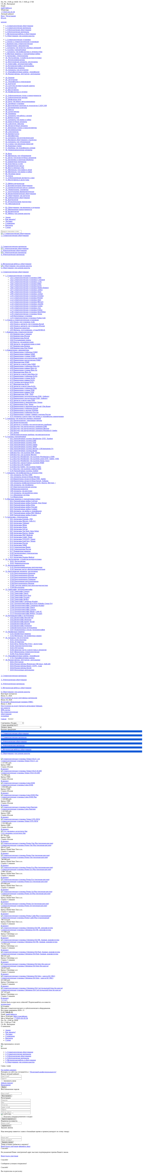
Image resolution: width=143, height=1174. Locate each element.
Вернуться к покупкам (9, 1146)
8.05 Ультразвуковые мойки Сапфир (23, 509)
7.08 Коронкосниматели (19, 489)
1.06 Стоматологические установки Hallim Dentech (29, 288)
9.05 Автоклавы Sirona (18, 527)
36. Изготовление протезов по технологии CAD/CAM (26, 105)
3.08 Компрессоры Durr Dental (21, 348)
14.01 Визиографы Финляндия (21, 618)
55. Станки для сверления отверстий (19, 144)
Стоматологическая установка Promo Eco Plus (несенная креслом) (26, 869)
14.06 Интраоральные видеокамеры (23, 628)
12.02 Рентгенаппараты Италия (22, 575)
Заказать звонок (7, 1142)
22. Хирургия (10, 84)
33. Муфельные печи (13, 99)
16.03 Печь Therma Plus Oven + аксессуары (26, 644)
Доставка (8, 221)
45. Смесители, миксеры (14, 124)
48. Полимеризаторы (13, 130)
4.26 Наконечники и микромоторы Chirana (26, 402)
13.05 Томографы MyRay (19, 599)
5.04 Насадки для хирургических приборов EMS (28, 426)
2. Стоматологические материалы (18, 28)
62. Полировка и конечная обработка (19, 160)
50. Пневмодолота (12, 134)
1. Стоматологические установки (18, 40)
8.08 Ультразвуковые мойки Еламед (23, 515)
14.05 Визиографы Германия (21, 626)
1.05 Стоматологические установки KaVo (26, 286)
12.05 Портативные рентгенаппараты (24, 581)
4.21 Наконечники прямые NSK (22, 392)
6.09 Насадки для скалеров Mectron (23, 455)
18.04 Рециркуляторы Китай (20, 668)
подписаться (5, 1004)
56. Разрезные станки (13, 146)
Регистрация (11, 16)
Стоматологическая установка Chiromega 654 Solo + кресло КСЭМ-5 (27, 978)
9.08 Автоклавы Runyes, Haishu (22, 533)
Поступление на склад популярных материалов (19, 698)
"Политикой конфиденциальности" (43, 1072)
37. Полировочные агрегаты (16, 108)
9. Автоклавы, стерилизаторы (16, 56)
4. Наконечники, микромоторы (17, 46)
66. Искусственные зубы (14, 168)
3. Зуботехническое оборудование (18, 30)
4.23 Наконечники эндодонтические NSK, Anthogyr (29, 396)
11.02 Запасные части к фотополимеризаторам (27, 569)
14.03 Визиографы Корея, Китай (22, 622)
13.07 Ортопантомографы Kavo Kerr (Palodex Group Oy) (31, 603)
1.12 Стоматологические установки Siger (25, 300)
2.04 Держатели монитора (20, 328)
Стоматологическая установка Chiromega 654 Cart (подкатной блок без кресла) (31, 990)
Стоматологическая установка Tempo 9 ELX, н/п (19, 761)
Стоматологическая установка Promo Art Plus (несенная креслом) (25, 894)
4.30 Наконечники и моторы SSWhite (24, 410)
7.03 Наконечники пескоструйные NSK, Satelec (28, 479)
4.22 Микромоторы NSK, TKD (21, 394)
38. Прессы (9, 110)
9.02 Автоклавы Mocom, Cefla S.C (23, 521)
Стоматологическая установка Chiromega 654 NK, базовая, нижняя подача (29, 942)
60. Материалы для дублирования (18, 156)
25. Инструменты (12, 90)
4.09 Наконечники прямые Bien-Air (23, 368)
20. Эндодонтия (11, 80)
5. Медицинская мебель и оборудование (20, 34)
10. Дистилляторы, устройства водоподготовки (23, 58)
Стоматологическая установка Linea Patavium (18, 809)
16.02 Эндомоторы (17, 642)
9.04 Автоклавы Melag (18, 525)
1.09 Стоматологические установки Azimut (26, 294)
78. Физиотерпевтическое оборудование (20, 194)
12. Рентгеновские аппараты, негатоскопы (21, 62)
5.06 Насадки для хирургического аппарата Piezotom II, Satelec (33, 430)
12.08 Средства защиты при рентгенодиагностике (29, 585)
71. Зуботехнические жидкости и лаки (20, 178)
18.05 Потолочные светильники (22, 670)
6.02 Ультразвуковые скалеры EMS (23, 441)
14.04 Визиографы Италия (20, 624)
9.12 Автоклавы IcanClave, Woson (22, 541)
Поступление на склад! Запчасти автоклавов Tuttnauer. (21, 706)
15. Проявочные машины (15, 68)
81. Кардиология (11, 200)
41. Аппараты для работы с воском (18, 116)
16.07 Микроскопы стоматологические (24, 652)
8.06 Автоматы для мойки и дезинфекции (26, 511)
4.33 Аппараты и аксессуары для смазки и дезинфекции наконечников (37, 416)
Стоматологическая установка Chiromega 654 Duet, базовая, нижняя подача (29, 954)
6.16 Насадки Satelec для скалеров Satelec (25, 467)
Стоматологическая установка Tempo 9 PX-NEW (19, 821)
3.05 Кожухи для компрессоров (22, 342)
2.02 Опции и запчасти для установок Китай (27, 324)
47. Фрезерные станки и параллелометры (21, 128)
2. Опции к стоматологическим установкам (22, 42)
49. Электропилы (12, 132)
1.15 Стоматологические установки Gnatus (26, 306)
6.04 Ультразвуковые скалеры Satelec (24, 445)
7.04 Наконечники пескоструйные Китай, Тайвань (29, 481)
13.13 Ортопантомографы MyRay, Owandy (26, 613)
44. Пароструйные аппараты (16, 122)
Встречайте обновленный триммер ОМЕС (17, 702)
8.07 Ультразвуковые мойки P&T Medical (25, 513)
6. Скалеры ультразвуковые (15, 50)
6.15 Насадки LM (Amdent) (20, 465)
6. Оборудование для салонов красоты (20, 36)
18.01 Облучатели (16, 662)
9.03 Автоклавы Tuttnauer (19, 523)
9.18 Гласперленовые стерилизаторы (24, 553)
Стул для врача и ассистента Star (13, 833)
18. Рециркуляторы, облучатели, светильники (22, 74)
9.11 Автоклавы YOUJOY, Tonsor (22, 539)
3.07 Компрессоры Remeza (20, 346)
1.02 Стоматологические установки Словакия (27, 280)
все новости (5, 708)
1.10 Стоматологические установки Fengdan (27, 296)
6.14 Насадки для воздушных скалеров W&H (27, 463)
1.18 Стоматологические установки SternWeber (28, 312)
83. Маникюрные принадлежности (18, 209)
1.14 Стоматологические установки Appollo (26, 304)
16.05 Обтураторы (17, 648)
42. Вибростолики (12, 118)
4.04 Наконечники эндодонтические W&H (26, 358)
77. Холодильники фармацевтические (19, 192)
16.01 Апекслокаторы (18, 640)
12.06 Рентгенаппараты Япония (22, 583)
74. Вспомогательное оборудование (19, 186)
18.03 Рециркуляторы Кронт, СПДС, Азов (26, 666)
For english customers (8, 1070)
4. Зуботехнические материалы (17, 32)
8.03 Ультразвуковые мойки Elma (22, 505)
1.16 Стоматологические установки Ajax (25, 308)
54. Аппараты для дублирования (17, 142)
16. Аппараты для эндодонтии (16, 70)
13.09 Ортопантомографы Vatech (22, 607)
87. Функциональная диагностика (18, 202)
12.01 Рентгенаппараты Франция (22, 573)
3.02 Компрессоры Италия (20, 336)
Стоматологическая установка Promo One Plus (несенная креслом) (26, 845)
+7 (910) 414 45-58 (8, 12)
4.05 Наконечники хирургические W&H (25, 360)
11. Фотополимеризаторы (15, 60)
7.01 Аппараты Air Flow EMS (21, 475)
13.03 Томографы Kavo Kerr (20, 595)
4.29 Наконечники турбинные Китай (24, 408)
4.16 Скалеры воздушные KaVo (22, 382)
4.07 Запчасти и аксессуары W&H (23, 364)
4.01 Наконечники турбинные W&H (24, 352)
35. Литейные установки (14, 103)
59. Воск (8, 154)
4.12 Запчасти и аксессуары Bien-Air (24, 374)
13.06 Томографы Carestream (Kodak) (24, 601)
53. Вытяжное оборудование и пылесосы (21, 140)
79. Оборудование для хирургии (17, 196)
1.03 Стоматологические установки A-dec (26, 282)
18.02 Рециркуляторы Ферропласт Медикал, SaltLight (30, 664)
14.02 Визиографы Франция (20, 620)
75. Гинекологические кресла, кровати (20, 188)
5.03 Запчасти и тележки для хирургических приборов (31, 424)
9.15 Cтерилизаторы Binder (20, 547)
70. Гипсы (9, 176)
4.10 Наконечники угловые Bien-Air (23, 370)
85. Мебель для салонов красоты (17, 213)
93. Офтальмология (12, 204)
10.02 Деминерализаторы (19, 563)
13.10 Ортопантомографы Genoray (23, 609)
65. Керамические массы (14, 166)
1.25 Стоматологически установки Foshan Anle (28, 318)
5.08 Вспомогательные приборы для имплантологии (30, 434)
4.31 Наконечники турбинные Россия (24, 412)
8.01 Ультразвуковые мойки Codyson (24, 501)
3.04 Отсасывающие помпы (20, 340)
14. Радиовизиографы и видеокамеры (19, 66)
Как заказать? (10, 219)
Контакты (9, 225)
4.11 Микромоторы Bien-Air (20, 372)
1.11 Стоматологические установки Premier (26, 298)
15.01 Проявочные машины (20, 634)
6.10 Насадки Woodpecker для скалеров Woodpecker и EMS (32, 457)
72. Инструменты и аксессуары (17, 180)
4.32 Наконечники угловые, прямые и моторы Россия (30, 414)
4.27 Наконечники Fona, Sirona (21, 404)
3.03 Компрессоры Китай (19, 338)
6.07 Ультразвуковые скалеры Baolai (23, 451)
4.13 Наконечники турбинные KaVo (23, 376)
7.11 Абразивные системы (20, 495)
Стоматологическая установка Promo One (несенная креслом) (24, 857)
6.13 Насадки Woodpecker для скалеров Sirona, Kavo (29, 461)
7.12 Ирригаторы (16, 497)
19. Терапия (9, 78)
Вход (3, 16)
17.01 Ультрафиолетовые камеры (22, 658)
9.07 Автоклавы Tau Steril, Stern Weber (24, 531)
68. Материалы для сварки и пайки (18, 172)
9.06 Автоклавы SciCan (19, 529)
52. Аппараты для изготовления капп (19, 138)
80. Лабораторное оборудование (17, 198)
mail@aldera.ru (6, 8)
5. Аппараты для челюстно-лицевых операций (23, 48)
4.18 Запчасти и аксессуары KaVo (22, 386)
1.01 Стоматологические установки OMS (25, 278)
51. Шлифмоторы (12, 136)
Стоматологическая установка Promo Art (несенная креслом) (24, 906)
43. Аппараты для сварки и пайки (18, 120)
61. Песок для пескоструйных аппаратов (20, 158)
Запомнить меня (10, 1081)
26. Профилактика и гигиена (16, 92)
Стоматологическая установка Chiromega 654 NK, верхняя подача (26, 930)
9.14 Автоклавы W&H (18, 545)
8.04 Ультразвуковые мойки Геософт (23, 507)
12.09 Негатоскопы (17, 587)
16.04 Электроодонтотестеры (21, 646)
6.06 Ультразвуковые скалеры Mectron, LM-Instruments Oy (31, 449)
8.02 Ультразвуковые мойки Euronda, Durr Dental (28, 503)
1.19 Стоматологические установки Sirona (26, 314)
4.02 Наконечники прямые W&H (22, 354)
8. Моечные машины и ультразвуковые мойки (22, 54)
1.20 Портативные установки (21, 316)
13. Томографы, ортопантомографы (18, 64)
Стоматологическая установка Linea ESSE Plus (19, 797)
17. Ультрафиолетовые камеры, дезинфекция (22, 72)
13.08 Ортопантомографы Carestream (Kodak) (27, 605)
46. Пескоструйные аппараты (16, 126)
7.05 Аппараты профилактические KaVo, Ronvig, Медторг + (33, 483)
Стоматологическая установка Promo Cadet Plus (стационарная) (25, 918)
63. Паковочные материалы (15, 162)
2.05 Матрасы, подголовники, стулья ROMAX (27, 330)
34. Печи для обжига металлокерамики (20, 101)
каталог (4, 22)
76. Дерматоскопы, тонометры (16, 190)
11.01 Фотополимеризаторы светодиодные (26, 567)
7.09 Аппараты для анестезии (21, 491)
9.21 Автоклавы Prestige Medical (22, 557)
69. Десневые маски (13, 174)
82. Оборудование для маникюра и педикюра (22, 207)
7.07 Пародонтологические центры (23, 487)
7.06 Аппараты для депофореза (21, 485)
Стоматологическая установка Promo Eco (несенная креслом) (24, 881)
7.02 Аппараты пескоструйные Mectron (25, 477)
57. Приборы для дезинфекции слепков (20, 148)
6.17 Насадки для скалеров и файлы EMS (25, 469)
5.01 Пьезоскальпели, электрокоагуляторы (26, 420)
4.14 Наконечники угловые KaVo (22, 378)
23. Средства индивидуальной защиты (20, 86)
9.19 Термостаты (16, 555)
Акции (8, 217)
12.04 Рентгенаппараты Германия (22, 579)
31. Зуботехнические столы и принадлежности (23, 95)
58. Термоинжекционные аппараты (18, 150)
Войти (4, 1087)
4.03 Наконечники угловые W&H (22, 356)
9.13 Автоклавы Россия (19, 543)
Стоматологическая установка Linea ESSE (17, 785)
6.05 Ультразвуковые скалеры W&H (23, 447)
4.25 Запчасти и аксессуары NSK (22, 400)
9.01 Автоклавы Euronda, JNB (21, 519)
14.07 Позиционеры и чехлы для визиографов (27, 630)
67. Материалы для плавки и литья (18, 170)
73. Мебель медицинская (14, 183)
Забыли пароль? (7, 1083)
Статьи (8, 227)
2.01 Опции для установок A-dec (22, 322)
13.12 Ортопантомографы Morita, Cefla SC (26, 611)
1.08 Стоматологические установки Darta (25, 292)
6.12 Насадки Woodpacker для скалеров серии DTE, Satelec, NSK (34, 459)
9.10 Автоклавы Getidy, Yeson (21, 537)
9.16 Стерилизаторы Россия (20, 549)
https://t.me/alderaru (20, 1016)
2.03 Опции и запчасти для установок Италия (27, 326)
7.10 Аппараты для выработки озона (24, 493)
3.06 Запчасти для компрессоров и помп (25, 344)
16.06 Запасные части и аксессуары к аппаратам (28, 650)
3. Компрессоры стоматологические (19, 44)
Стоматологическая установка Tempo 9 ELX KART (20, 773)
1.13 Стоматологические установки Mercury (26, 302)
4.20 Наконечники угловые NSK (22, 390)
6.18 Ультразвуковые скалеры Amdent (24, 471)
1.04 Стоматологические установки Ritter (25, 284)
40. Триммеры (10, 114)
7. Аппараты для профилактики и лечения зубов (23, 52)
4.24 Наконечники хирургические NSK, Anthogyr (28, 398)
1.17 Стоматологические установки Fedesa (26, 310)
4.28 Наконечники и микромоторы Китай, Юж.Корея (30, 406)
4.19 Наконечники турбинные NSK (23, 388)
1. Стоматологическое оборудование (19, 26)
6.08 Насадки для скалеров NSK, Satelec (25, 453)
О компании (10, 223)
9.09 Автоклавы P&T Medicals (21, 535)
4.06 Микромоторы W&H (19, 362)
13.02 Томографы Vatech (19, 593)
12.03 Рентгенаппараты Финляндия (23, 577)
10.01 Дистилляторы (17, 561)
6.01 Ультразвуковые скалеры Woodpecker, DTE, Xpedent (31, 438)
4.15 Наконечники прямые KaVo (22, 380)
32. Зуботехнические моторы (16, 97)
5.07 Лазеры (14, 432)
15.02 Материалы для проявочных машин (26, 636)
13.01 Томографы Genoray (20, 591)
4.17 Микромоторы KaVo (19, 384)
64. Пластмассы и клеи (14, 164)
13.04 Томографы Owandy (20, 597)
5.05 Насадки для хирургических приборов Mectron (29, 428)
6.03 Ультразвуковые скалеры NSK (23, 443)
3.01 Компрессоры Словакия (21, 334)
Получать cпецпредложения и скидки (18, 1117)
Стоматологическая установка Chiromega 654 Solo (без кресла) (24, 966)
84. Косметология (12, 211)
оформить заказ (24, 1146)
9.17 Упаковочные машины (20, 551)
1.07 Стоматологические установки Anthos (26, 290)
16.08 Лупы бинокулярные (20, 654)
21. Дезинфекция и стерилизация (18, 82)
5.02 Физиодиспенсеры (19, 422)
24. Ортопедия (10, 88)
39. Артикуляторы (12, 112)
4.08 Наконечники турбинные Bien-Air (24, 366)
